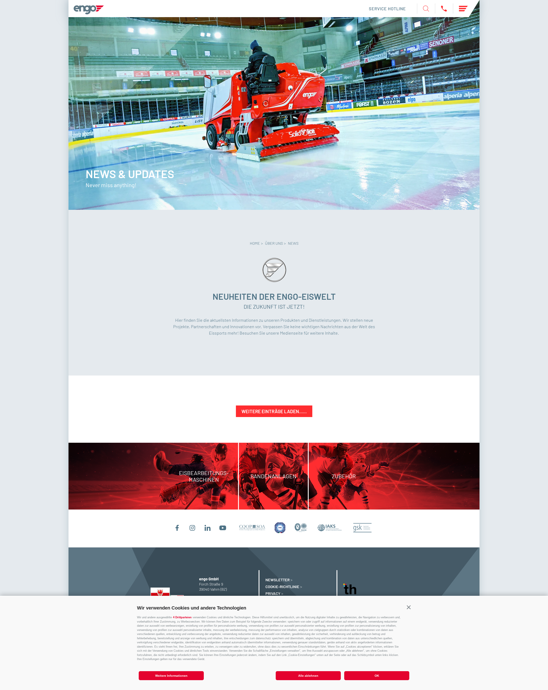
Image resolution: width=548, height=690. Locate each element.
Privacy (272, 593)
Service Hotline (387, 8)
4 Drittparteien (182, 617)
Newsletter (277, 579)
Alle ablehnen (308, 675)
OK (377, 675)
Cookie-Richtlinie (282, 586)
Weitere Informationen (171, 675)
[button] (409, 607)
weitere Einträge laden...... (274, 411)
